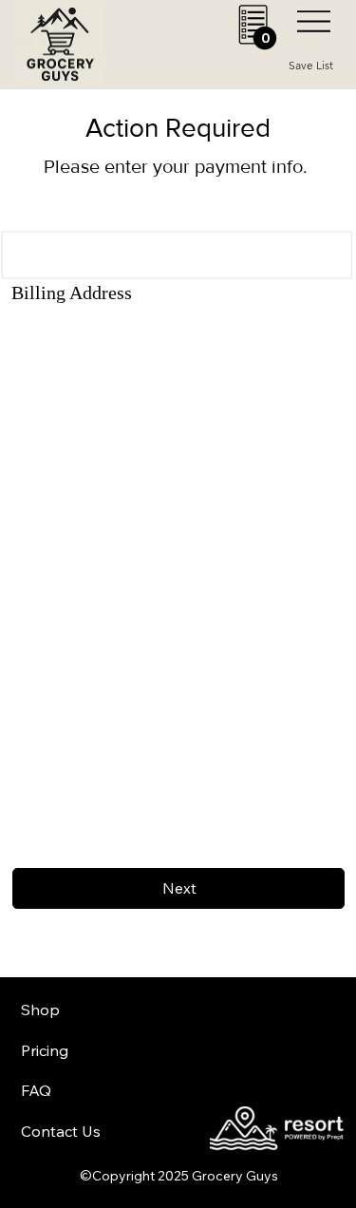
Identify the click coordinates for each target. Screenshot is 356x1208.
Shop (40, 1009)
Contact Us (61, 1131)
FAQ (36, 1090)
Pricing (44, 1050)
